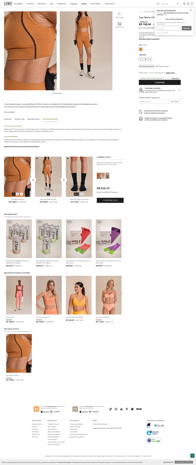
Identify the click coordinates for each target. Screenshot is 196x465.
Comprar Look (110, 200)
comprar (160, 82)
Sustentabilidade (53, 437)
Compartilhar (179, 90)
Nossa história (52, 429)
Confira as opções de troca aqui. (154, 113)
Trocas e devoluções (76, 424)
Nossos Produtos (37, 424)
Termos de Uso (77, 462)
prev (5, 293)
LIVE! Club (35, 437)
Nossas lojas (52, 426)
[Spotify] (132, 409)
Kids (51, 3)
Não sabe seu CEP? (155, 97)
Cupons (34, 426)
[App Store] (45, 411)
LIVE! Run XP (110, 3)
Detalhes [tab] (7, 119)
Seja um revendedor (54, 432)
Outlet (84, 3)
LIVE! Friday (35, 432)
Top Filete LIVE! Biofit (150, 11)
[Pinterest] (127, 409)
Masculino (42, 3)
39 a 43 (76, 194)
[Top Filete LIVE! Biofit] (19, 353)
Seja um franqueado (54, 434)
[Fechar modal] (190, 10)
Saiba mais (170, 73)
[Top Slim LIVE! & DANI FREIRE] (79, 295)
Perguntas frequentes (77, 437)
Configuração (168, 462)
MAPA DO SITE (147, 456)
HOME (140, 11)
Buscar (187, 28)
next (122, 293)
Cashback (35, 429)
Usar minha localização (174, 19)
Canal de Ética (52, 439)
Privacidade (73, 432)
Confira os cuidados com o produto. (156, 119)
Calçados (73, 3)
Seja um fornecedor (54, 444)
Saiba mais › (175, 78)
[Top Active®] (19, 295)
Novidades (18, 3)
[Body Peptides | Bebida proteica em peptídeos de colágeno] (19, 238)
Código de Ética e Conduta (56, 442)
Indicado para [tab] (33, 119)
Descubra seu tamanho (148, 66)
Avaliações (144, 21)
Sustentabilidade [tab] (50, 119)
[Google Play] (55, 411)
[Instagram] (116, 409)
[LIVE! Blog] (139, 409)
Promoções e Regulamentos (79, 434)
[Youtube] (121, 409)
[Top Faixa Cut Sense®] (109, 295)
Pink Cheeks (96, 3)
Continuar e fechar (183, 462)
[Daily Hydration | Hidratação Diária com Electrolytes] (79, 238)
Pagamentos (74, 429)
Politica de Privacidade (64, 462)
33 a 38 (82, 194)
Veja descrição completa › (149, 39)
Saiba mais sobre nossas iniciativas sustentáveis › (22, 146)
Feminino (30, 3)
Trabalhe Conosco (53, 424)
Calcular (175, 101)
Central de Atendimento (100, 424)
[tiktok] (110, 409)
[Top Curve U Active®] (49, 295)
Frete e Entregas (75, 426)
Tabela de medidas (163, 66)
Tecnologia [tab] (19, 119)
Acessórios (61, 3)
